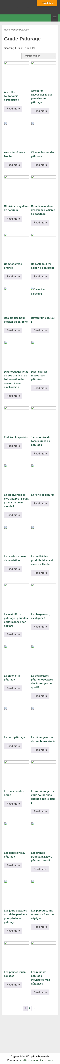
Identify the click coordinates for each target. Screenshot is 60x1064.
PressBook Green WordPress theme (36, 1060)
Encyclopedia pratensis (30, 7)
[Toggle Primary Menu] (54, 17)
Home (7, 29)
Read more (13, 108)
